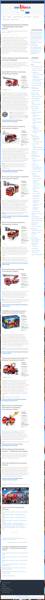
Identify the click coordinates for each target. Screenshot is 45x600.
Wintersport (34, 125)
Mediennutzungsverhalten (37, 83)
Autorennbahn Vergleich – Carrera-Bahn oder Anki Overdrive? (14, 524)
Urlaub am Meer (35, 248)
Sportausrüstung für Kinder (37, 218)
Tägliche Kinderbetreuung (38, 74)
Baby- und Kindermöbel (37, 142)
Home (4, 16)
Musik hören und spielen (36, 226)
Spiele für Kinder (36, 198)
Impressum (4, 586)
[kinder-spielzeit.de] (22, 5)
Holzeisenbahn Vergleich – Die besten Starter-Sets (18, 542)
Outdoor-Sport (35, 110)
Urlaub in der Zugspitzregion (37, 254)
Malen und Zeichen (36, 193)
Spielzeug (21, 31)
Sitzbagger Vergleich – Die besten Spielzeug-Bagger (12, 523)
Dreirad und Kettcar (35, 216)
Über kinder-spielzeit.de (36, 62)
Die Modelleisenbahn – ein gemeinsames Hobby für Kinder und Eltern (35, 52)
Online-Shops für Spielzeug (37, 230)
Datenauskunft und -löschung (7, 590)
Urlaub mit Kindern (15, 19)
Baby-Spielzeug (36, 144)
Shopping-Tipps (6, 19)
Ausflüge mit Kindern (17, 16)
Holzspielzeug (35, 185)
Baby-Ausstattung (35, 136)
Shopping (33, 235)
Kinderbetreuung (35, 72)
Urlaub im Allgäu (35, 252)
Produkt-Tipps (36, 16)
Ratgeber (9, 16)
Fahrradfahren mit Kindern (37, 70)
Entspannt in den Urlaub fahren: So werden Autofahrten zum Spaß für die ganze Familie (36, 38)
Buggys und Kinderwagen (38, 149)
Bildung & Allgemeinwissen (37, 66)
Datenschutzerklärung (6, 588)
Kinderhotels (35, 246)
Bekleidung (34, 158)
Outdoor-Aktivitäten (27, 16)
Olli (3, 31)
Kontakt (3, 584)
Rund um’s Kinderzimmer (37, 85)
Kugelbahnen (35, 191)
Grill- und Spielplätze (36, 98)
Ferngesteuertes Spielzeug (12, 31)
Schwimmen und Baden (36, 171)
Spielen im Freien (35, 108)
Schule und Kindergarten (36, 68)
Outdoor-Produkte (35, 166)
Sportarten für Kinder (36, 90)
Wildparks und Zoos (36, 100)
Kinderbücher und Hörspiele (37, 220)
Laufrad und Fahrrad (36, 211)
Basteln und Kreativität (37, 178)
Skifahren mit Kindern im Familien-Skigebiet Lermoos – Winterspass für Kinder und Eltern (14, 539)
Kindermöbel (34, 164)
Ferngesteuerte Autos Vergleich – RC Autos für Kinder (13, 526)
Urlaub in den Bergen (36, 250)
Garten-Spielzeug (36, 183)
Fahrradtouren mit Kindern (37, 96)
